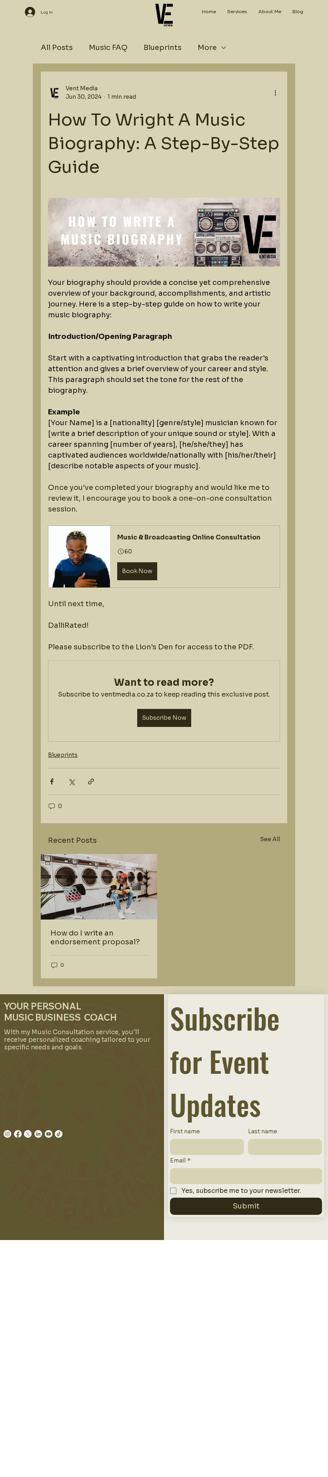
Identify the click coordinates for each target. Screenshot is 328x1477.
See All (270, 839)
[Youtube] (48, 1134)
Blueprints (163, 47)
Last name (262, 1131)
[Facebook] (18, 1134)
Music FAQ (108, 47)
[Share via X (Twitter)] (71, 781)
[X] (28, 1134)
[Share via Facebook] (52, 781)
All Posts (57, 47)
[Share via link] (91, 781)
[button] (164, 557)
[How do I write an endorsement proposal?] (99, 887)
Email (180, 1160)
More (207, 47)
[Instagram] (7, 1134)
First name (185, 1131)
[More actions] (275, 93)
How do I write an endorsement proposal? (95, 937)
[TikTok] (58, 1134)
